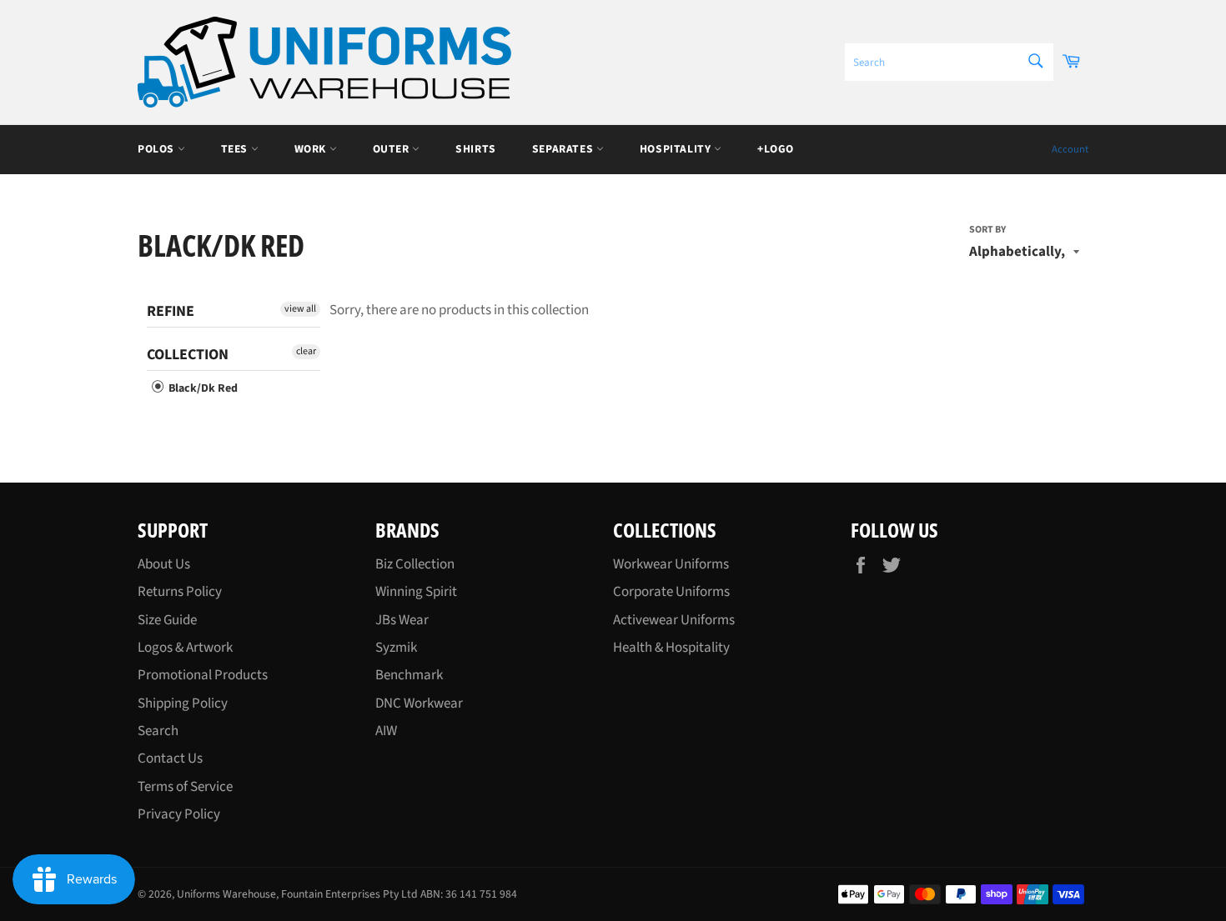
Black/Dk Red (202, 388)
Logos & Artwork (185, 648)
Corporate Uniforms (671, 592)
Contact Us (170, 758)
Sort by (987, 230)
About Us (164, 564)
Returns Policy (180, 592)
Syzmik (396, 648)
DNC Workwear (419, 703)
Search (158, 731)
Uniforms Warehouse (226, 894)
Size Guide (167, 620)
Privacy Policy (179, 814)
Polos (158, 149)
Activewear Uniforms (674, 620)
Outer (393, 149)
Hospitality (677, 149)
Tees (236, 149)
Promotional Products (203, 675)
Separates (564, 149)
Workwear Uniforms (671, 564)
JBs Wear (402, 620)
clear (306, 351)
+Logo (775, 149)
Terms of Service (185, 787)
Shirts (475, 149)
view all (300, 309)
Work (311, 149)
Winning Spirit (416, 592)
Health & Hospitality (671, 648)
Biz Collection (415, 564)
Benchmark (409, 675)
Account (1070, 149)
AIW (386, 731)
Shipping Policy (183, 703)
